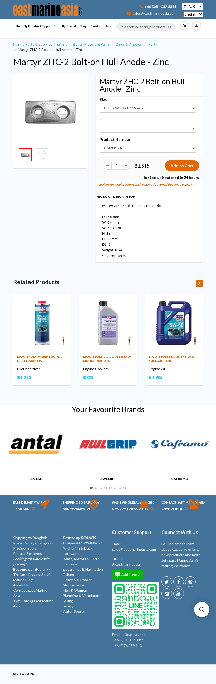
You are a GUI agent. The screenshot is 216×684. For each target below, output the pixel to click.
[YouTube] (178, 593)
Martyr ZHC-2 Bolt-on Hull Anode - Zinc (91, 61)
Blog (83, 26)
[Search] (169, 27)
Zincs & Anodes (129, 44)
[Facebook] (178, 581)
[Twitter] (166, 581)
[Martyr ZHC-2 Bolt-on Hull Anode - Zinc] (50, 112)
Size (103, 99)
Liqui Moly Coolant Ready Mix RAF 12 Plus (107, 358)
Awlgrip (107, 479)
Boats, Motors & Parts (91, 44)
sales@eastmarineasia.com (154, 13)
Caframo (179, 479)
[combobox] (146, 27)
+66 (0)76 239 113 (127, 645)
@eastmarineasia (126, 564)
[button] (201, 609)
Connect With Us (179, 532)
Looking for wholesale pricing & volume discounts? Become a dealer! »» (146, 184)
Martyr (153, 44)
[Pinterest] (190, 581)
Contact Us (99, 26)
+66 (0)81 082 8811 (160, 6)
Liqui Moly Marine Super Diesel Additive (39, 358)
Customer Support (131, 532)
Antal (36, 479)
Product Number (115, 139)
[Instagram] (166, 593)
